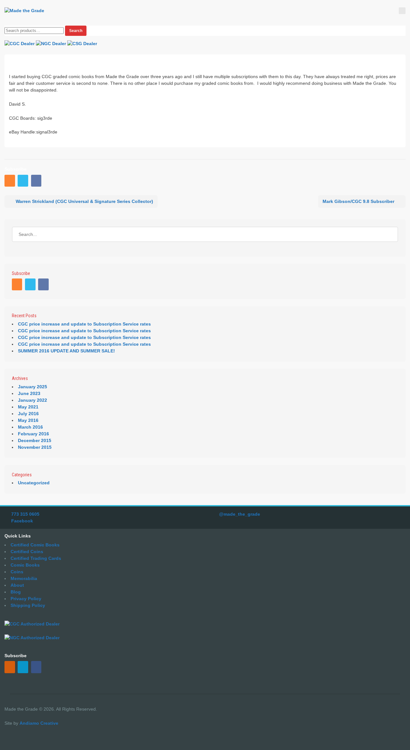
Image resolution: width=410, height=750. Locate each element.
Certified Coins (27, 551)
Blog (16, 591)
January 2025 (32, 386)
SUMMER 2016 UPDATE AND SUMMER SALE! (66, 350)
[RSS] (10, 181)
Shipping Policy (28, 605)
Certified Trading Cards (36, 558)
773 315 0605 (25, 514)
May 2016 (28, 420)
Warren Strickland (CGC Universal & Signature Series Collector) (84, 201)
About (17, 585)
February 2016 (33, 433)
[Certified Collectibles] (24, 10)
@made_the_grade (239, 514)
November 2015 (35, 447)
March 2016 (30, 427)
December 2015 (34, 440)
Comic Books (25, 565)
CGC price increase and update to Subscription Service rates (84, 324)
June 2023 (29, 393)
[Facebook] (37, 181)
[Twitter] (23, 181)
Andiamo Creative (39, 723)
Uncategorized (34, 482)
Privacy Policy (26, 598)
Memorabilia (24, 578)
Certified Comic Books (35, 544)
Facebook (22, 520)
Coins (17, 571)
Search (75, 30)
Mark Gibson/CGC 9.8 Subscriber (358, 201)
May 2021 (28, 406)
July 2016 (28, 413)
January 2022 (32, 400)
